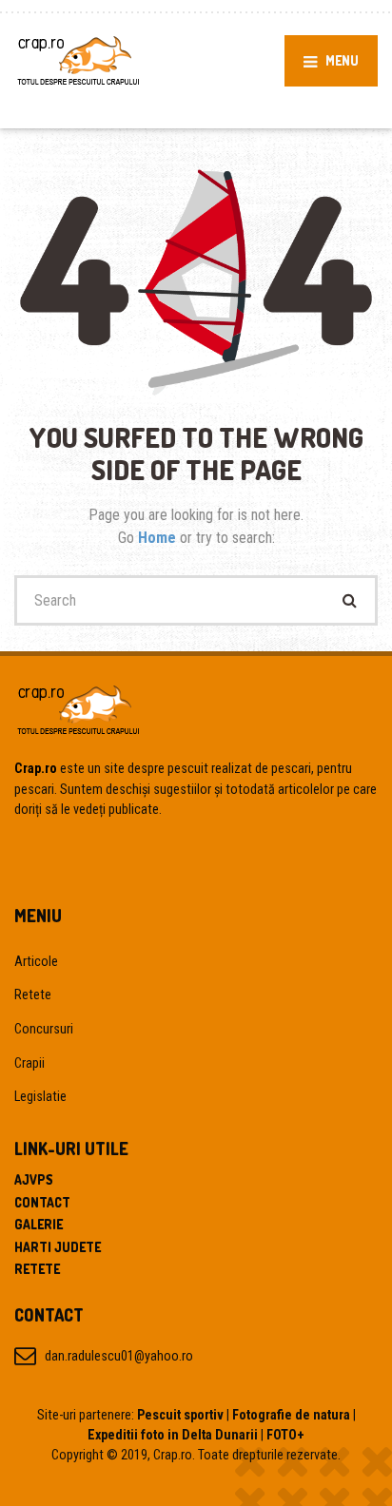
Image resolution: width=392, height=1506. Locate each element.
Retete (32, 994)
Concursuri (43, 1028)
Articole (36, 961)
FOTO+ (285, 1434)
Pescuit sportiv (180, 1414)
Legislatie (40, 1096)
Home (159, 538)
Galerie (38, 1224)
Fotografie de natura (291, 1414)
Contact (42, 1202)
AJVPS (33, 1179)
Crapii (29, 1063)
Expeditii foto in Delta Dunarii (173, 1434)
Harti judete (57, 1247)
